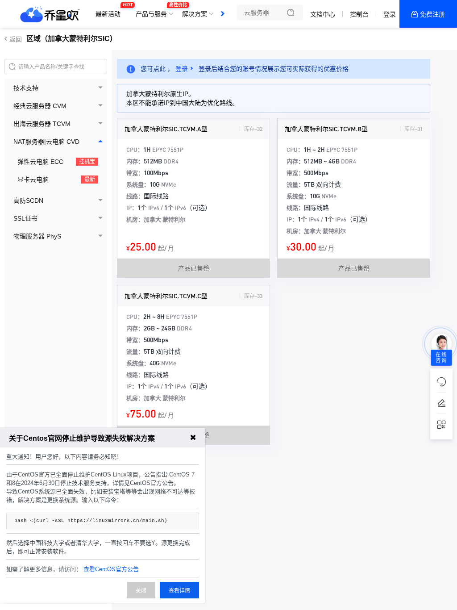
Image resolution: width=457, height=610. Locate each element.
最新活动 (110, 10)
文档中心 (322, 14)
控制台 (359, 14)
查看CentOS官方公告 (111, 569)
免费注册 (432, 14)
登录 (389, 14)
